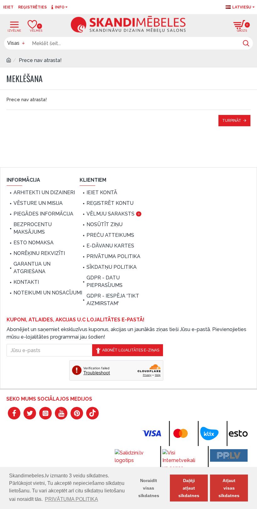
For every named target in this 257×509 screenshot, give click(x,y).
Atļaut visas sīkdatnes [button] (228, 488)
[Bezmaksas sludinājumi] (229, 455)
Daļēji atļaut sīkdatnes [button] (188, 488)
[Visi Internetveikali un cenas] (181, 460)
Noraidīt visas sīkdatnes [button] (148, 488)
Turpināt (231, 120)
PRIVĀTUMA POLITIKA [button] (71, 499)
